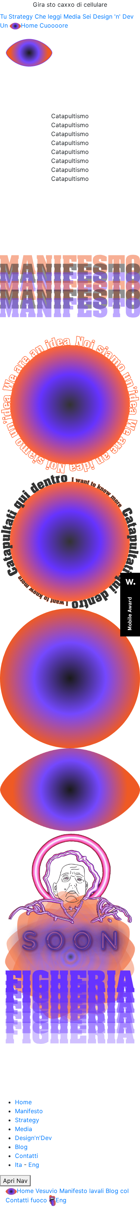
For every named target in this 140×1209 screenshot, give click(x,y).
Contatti (26, 1155)
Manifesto (29, 1111)
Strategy (27, 1120)
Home (23, 1102)
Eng (33, 1164)
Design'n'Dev (33, 1138)
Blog (21, 1146)
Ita (18, 1164)
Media (23, 1129)
